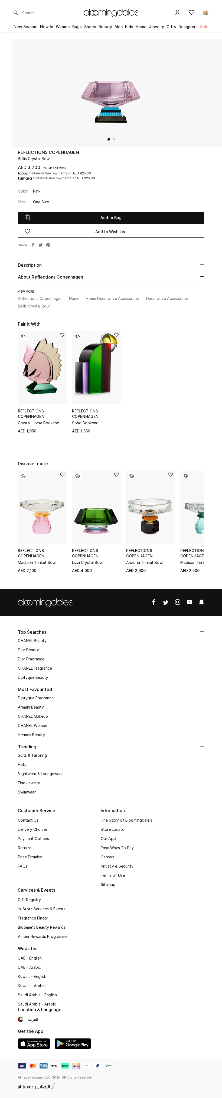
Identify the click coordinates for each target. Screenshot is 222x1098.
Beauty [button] (105, 26)
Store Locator (113, 829)
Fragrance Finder (33, 918)
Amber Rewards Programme (42, 936)
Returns (25, 847)
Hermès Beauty (31, 734)
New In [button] (46, 26)
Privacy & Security (117, 866)
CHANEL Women (32, 725)
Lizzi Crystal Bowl (87, 562)
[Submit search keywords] (16, 13)
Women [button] (63, 26)
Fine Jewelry (29, 782)
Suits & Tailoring (32, 755)
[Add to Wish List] (62, 335)
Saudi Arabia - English (37, 995)
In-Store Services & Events (42, 909)
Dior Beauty (28, 649)
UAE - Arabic (29, 967)
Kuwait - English (32, 976)
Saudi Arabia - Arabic (37, 1004)
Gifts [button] (171, 26)
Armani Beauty (31, 707)
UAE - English (30, 958)
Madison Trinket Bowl (37, 562)
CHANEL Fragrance (35, 668)
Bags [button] (77, 26)
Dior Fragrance (31, 659)
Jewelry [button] (156, 26)
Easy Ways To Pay (117, 847)
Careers (108, 857)
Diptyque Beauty (33, 677)
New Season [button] (26, 26)
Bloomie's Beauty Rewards (42, 927)
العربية (33, 1019)
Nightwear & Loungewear (40, 773)
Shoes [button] (90, 26)
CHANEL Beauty (32, 640)
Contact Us (28, 820)
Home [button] (141, 26)
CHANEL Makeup (33, 716)
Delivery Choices (33, 829)
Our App (108, 838)
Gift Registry (29, 899)
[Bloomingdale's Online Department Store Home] (111, 12)
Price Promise (30, 857)
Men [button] (119, 26)
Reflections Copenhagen (48, 152)
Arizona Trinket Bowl (144, 562)
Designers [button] (188, 26)
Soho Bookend (85, 423)
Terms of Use (113, 875)
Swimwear (27, 792)
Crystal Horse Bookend (38, 423)
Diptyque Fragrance (36, 698)
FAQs (22, 866)
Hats (22, 764)
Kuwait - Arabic (31, 985)
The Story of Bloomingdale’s (126, 820)
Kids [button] (129, 26)
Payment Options (33, 838)
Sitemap (108, 884)
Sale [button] (204, 26)
